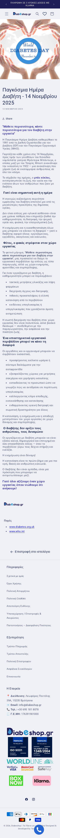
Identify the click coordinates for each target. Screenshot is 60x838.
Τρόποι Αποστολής (17, 653)
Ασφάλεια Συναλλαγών (19, 669)
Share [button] (9, 118)
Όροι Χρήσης (14, 583)
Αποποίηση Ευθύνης (18, 606)
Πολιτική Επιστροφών (19, 661)
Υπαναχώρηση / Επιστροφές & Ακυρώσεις (24, 615)
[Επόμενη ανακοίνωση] (54, 4)
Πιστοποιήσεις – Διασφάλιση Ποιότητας (29, 625)
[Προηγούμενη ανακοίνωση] (6, 4)
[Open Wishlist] (44, 14)
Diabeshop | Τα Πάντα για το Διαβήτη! (28, 826)
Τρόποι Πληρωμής (17, 646)
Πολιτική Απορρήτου (18, 591)
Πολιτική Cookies (16, 598)
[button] (6, 14)
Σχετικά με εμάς (15, 576)
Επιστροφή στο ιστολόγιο (32, 551)
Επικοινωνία (13, 676)
